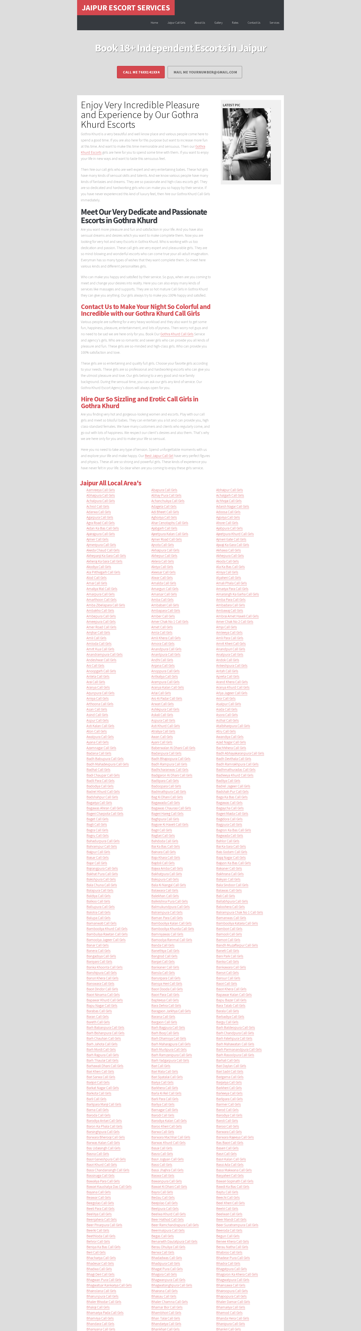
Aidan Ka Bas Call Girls (102, 528)
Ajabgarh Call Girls (164, 528)
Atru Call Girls (226, 731)
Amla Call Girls (161, 632)
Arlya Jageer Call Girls (231, 693)
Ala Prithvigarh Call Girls (103, 572)
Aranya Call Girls (98, 687)
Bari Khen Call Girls (100, 1071)
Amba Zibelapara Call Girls (105, 605)
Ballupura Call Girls (100, 906)
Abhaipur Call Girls (229, 490)
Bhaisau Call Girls (163, 1296)
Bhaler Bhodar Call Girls (103, 1301)
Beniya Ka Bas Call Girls (103, 1247)
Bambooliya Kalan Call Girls (171, 923)
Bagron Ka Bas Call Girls (233, 830)
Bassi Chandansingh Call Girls (107, 1170)
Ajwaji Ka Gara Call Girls (232, 544)
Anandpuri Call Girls (230, 649)
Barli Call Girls (96, 1099)
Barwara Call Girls (229, 1131)
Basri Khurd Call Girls (101, 1164)
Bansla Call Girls (163, 972)
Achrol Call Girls (97, 506)
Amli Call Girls (96, 638)
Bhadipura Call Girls (165, 1263)
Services (274, 22)
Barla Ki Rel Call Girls (166, 1093)
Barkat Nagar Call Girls (102, 1087)
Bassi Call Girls (161, 1164)
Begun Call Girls (228, 1236)
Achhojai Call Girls (229, 501)
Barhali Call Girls (228, 1060)
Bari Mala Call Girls (164, 1071)
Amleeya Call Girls (229, 632)
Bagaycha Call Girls (230, 808)
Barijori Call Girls (98, 1082)
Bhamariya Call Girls (230, 1307)
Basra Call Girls (162, 1153)
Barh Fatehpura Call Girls (234, 1038)
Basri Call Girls (226, 1153)
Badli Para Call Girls (100, 780)
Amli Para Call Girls (229, 638)
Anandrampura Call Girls (104, 654)
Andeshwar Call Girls (101, 660)
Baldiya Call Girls (98, 896)
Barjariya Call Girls (229, 1082)
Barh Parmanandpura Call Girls (239, 1049)
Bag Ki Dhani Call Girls (167, 797)
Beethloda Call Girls (100, 1236)
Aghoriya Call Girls (164, 517)
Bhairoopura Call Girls (232, 1291)
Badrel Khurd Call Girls (103, 791)
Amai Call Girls (96, 583)
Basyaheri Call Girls (230, 1175)
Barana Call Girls (163, 1016)
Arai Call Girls (95, 682)
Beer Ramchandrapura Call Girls (175, 1225)
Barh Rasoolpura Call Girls (235, 1055)
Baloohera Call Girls (230, 906)
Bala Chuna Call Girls (101, 885)
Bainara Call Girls (163, 852)
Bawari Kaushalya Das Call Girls (109, 1186)
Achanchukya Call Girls (167, 501)
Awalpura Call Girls (100, 736)
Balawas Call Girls (229, 890)
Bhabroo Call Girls (229, 1252)
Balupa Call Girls (98, 918)
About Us (200, 22)
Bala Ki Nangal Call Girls (168, 885)
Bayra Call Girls (162, 1192)
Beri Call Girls (96, 1252)
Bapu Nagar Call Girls (101, 1005)
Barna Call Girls (97, 1109)
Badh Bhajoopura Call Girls (170, 758)
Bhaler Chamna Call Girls (169, 1301)
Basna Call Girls (97, 1153)
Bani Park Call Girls (229, 956)
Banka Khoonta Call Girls (104, 967)
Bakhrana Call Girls (230, 874)
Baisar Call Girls (97, 857)
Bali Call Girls (225, 896)
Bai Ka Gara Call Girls (231, 846)
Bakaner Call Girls (229, 868)
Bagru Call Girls (97, 835)
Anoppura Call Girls (165, 671)
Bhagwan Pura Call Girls (103, 1279)
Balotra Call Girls (98, 912)
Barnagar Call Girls (164, 1109)
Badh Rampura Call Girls (169, 764)
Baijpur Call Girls (98, 852)
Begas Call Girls (162, 1236)
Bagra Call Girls (97, 830)
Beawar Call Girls (98, 1197)
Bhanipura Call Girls (230, 1323)
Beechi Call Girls (228, 1197)
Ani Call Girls (95, 665)
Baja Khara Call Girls (165, 857)
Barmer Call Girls (228, 1104)
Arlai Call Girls (161, 693)
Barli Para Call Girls (164, 1099)
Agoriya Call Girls (228, 517)
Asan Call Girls (96, 709)
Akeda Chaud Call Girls (103, 550)
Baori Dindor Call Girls (102, 989)
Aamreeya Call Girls (100, 490)
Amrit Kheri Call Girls (231, 643)
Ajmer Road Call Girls (166, 539)
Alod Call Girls (96, 577)
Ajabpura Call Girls (229, 528)
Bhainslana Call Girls (101, 1291)
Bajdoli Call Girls (163, 863)
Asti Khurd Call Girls (165, 726)
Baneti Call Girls (227, 950)
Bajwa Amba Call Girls (167, 868)
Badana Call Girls (98, 753)
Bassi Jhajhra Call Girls (167, 1170)
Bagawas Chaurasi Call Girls (171, 808)
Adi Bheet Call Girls (165, 512)
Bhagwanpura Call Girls (168, 1279)
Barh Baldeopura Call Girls (235, 1027)
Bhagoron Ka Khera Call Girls (237, 1274)
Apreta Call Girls (227, 676)
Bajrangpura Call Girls (102, 868)
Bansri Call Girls (227, 972)
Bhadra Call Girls (228, 1263)
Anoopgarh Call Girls (101, 671)
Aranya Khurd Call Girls (233, 687)
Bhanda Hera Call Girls (232, 1318)
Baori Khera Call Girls (231, 989)
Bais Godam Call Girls (231, 852)
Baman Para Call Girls (167, 918)
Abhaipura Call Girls (100, 495)
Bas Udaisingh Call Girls (103, 1148)
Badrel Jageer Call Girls (233, 786)
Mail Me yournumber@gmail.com (205, 72)
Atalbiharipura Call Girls (233, 726)
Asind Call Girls (97, 714)
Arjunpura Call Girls (100, 693)
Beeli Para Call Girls (100, 1208)
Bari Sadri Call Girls (229, 1071)
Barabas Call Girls (99, 1011)
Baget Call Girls (97, 819)
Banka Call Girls (227, 961)
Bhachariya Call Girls (101, 1257)
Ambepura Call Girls (101, 616)
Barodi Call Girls (162, 1115)
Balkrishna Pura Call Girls (169, 901)
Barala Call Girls (227, 1011)
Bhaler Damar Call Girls (233, 1301)
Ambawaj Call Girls (229, 610)
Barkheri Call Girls (229, 1087)
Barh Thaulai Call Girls (102, 1060)
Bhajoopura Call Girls (231, 1296)
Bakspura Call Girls (165, 879)
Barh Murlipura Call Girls (169, 1049)
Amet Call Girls (162, 627)
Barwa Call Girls (162, 1131)
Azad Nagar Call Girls (231, 742)
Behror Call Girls (98, 1241)
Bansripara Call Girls (165, 978)
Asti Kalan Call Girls (100, 726)
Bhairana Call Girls (164, 1291)
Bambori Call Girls (229, 928)
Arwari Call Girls (162, 704)
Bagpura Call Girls (229, 824)
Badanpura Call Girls (166, 753)
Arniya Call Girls (97, 698)
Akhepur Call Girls (164, 555)
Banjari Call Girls (163, 961)
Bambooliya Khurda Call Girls (172, 928)
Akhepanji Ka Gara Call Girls (106, 555)
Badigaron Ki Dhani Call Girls (171, 775)
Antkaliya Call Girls (164, 676)
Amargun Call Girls (164, 588)
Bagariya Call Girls (99, 802)
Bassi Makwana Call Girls (234, 1170)
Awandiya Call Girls (229, 736)
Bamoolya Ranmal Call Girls (171, 939)
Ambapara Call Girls (165, 610)
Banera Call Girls (98, 950)
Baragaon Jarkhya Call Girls (171, 1011)
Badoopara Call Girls (166, 786)
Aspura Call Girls (163, 720)
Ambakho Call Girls (100, 610)
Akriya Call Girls (162, 566)
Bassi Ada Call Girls (229, 1164)
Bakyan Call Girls (228, 879)
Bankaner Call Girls (165, 967)
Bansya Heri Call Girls (166, 983)
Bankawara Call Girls (231, 967)
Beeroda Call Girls (229, 1230)
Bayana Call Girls (98, 1192)
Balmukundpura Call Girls (170, 906)
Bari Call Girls (160, 1066)
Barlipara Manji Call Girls (103, 1104)
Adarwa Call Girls (98, 512)
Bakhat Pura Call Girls (102, 874)
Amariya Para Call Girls (232, 588)
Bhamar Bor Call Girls (167, 1307)
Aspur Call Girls (97, 720)
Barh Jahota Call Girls (102, 1044)
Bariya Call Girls (162, 1082)
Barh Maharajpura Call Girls (171, 1044)
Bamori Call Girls (228, 939)
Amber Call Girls (163, 616)
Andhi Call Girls (162, 660)
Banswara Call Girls (100, 983)
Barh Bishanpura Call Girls (105, 1033)
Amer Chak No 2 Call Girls (234, 621)
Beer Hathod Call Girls (167, 1219)
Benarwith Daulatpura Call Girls (174, 1241)
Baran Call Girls (97, 1016)
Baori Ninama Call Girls (103, 994)
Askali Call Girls (162, 714)
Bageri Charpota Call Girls (104, 813)
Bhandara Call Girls (100, 1323)
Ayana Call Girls (97, 742)
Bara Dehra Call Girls (166, 1005)
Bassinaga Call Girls (100, 1175)
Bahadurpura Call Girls (103, 841)
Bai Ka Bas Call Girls (165, 846)
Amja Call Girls (226, 627)
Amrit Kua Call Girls (100, 649)
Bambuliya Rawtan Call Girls (107, 934)
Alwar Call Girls (162, 577)
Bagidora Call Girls (229, 819)
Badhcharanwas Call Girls (169, 769)
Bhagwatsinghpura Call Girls (171, 1285)
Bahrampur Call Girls (101, 846)
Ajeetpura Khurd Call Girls (235, 534)
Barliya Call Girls (162, 1104)
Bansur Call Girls (228, 978)
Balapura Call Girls (99, 890)
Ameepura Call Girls (101, 621)
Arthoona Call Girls (99, 704)
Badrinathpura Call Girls (168, 791)
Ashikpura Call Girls (165, 709)
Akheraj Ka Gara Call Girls (104, 561)
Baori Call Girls (226, 983)
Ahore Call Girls (227, 522)
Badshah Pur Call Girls (232, 791)
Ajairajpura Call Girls (100, 534)
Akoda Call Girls (227, 561)
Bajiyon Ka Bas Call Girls (233, 863)
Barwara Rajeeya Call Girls (235, 1137)
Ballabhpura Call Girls (232, 901)
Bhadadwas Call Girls (166, 1257)
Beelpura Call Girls (165, 1208)
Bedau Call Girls (163, 1197)
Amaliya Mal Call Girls (101, 588)
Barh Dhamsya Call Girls (168, 1038)
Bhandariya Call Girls (166, 1323)
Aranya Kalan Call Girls (167, 687)
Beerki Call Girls (97, 1230)
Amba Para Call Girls (231, 599)
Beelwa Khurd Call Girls (168, 1214)
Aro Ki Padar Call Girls (166, 698)
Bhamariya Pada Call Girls (105, 1312)
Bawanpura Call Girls (166, 1181)
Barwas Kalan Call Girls (103, 1142)
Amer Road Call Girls (101, 627)
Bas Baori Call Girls (229, 1142)
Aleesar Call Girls (163, 572)
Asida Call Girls (226, 709)
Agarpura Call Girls (99, 517)
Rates (235, 22)
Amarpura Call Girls (100, 594)
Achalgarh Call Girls (230, 495)
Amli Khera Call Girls (166, 638)
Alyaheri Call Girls (228, 577)
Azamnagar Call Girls (101, 748)
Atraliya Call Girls (163, 731)
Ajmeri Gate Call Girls (231, 539)
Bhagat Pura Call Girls (167, 1269)
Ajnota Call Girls (162, 544)
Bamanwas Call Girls (231, 918)
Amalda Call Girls (163, 583)
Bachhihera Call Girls (231, 748)
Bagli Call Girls (96, 824)
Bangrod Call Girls (164, 956)
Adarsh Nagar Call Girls (232, 506)
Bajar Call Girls (96, 863)
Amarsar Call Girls (164, 594)
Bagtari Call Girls (163, 835)
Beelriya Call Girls (99, 1214)
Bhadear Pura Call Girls (233, 1257)
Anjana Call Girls (163, 665)
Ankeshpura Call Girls (231, 665)
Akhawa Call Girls (228, 550)
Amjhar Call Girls (98, 632)
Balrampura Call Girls (167, 912)
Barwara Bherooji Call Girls (105, 1137)
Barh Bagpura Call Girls (168, 1027)
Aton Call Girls (96, 731)
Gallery (218, 22)
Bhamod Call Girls (229, 1312)
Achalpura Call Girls (100, 501)
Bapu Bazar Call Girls (231, 1000)
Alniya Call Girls (227, 572)
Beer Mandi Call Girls (231, 1219)
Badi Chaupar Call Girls (103, 775)
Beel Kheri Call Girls (230, 1203)
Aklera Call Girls (162, 561)
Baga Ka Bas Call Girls (232, 797)
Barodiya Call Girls (229, 1115)
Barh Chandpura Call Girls (235, 1033)
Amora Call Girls (162, 643)
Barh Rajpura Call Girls (102, 1055)
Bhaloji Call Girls (98, 1307)
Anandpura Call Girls (166, 649)
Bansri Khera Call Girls (102, 978)
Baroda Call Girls (98, 1115)
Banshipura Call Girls (101, 972)
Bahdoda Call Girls (164, 841)
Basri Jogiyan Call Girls (167, 1159)
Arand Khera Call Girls (232, 682)
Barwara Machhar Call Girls (170, 1137)
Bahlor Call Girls (227, 841)
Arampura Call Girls (165, 682)
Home (154, 22)
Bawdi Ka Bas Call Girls (232, 1186)
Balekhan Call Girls (165, 896)
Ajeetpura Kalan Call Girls (169, 534)
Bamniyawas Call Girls (167, 934)
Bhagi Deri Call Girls (100, 1274)
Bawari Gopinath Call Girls (234, 1181)
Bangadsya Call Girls (101, 956)
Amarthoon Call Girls (101, 599)
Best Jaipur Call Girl (159, 455)
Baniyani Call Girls (99, 961)
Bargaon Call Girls (164, 1022)
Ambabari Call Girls (165, 605)
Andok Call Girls (227, 660)
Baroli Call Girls (227, 1120)
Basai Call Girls (161, 1148)
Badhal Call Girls (98, 769)
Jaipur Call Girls (176, 22)
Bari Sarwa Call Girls (100, 1077)
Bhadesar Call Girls (100, 1263)
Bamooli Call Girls (229, 934)
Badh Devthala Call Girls (233, 758)
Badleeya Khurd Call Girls (234, 775)
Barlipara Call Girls (229, 1099)
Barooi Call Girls (227, 1126)
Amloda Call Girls (98, 643)
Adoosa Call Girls (228, 512)
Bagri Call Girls (161, 830)
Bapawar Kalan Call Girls (234, 994)
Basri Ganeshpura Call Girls (106, 1159)
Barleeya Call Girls (229, 1093)
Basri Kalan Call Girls (231, 1159)
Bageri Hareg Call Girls (167, 813)
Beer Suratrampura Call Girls (237, 1225)
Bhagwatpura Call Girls (232, 1279)
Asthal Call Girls (227, 720)
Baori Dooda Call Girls (167, 989)
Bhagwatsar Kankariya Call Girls (109, 1285)
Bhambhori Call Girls (166, 1312)
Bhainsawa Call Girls (230, 1285)
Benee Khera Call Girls (232, 1241)
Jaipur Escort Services (126, 7)
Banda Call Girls (162, 945)
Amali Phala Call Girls (231, 583)
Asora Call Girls (227, 714)
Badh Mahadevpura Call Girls (107, 764)
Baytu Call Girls (227, 1192)
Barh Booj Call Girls (165, 1033)
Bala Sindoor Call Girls (232, 885)
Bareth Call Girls (98, 1022)
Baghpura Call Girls (165, 819)
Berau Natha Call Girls (232, 1247)
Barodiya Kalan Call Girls (169, 1120)
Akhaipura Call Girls (165, 550)
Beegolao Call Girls (100, 1203)
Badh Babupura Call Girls (105, 758)
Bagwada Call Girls (229, 835)
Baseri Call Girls (227, 1148)
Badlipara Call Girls (165, 780)
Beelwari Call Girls (229, 1214)
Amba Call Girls (162, 599)
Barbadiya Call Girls (230, 1016)
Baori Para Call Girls (165, 994)
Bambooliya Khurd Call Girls (106, 928)
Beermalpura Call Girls (168, 1230)
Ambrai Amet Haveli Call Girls (237, 616)
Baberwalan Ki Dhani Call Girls (173, 748)
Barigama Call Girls (229, 1077)
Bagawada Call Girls (165, 802)
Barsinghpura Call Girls (103, 1131)
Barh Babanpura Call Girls (105, 1027)
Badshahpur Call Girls (102, 797)
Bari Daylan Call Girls (231, 1066)
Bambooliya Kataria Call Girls (237, 923)
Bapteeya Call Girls (165, 1000)
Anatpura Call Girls (229, 654)
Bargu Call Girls (227, 1022)
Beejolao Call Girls (164, 1203)
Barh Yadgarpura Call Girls (170, 1060)
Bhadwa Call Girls (99, 1269)
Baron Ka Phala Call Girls (104, 1126)
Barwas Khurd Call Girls (168, 1142)
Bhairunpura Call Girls (102, 1296)
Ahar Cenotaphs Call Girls (169, 522)
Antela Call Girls (97, 676)
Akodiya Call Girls (98, 566)
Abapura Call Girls (164, 490)
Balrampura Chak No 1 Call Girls (239, 912)
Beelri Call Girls (227, 1208)
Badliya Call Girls (228, 780)
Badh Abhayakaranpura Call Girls (240, 753)
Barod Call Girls (227, 1109)
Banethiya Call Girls (165, 950)
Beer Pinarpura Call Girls (104, 1225)
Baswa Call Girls (162, 1175)
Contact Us (254, 22)
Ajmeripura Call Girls (101, 544)
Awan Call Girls (162, 736)
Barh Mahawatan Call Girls (235, 1044)
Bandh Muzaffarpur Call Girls (237, 945)
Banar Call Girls (97, 945)
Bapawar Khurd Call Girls (104, 1000)
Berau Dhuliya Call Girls (168, 1247)
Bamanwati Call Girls (101, 923)
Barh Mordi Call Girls (101, 1049)
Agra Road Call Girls (100, 522)
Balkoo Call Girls (98, 901)
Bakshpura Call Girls (101, 879)
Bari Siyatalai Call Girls (167, 1077)
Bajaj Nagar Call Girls (231, 857)
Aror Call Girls (226, 698)
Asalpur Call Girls (228, 704)
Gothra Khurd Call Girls (176, 334)
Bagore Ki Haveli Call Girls (169, 824)
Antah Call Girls (227, 671)
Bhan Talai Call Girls (165, 1318)
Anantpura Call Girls (165, 654)
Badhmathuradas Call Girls (236, 769)
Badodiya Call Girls (100, 786)
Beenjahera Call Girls (101, 1219)
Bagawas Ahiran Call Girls (104, 808)
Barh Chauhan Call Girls (103, 1038)
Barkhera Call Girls (164, 1087)
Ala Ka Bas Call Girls (230, 566)
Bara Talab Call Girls (230, 1005)
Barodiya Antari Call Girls (104, 1120)
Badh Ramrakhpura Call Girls (237, 764)
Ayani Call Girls (161, 742)
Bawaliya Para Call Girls (103, 1181)
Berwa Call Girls (162, 1252)
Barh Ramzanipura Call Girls (171, 1055)
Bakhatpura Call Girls (166, 874)
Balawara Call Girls (164, 890)
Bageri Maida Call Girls (232, 813)
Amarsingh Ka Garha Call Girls (237, 594)
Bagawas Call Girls (229, 802)
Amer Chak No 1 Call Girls (169, 621)
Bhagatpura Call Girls (231, 1269)
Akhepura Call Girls (230, 555)
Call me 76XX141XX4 (141, 72)
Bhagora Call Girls (164, 1274)
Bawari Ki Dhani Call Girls (169, 1186)
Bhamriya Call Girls (100, 1318)
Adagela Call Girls (164, 506)
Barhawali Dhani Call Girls (104, 1066)
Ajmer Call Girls (97, 539)
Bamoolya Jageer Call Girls (106, 939)
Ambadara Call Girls (230, 605)
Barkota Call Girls (98, 1093)
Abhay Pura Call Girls (166, 495)
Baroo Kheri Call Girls (166, 1126)
